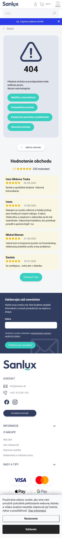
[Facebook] (6, 401)
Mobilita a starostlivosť (23, 97)
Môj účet (7, 439)
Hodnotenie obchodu (31, 161)
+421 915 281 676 (19, 392)
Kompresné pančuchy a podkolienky (30, 117)
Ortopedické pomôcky (22, 107)
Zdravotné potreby (20, 127)
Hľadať (54, 13)
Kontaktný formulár (20, 413)
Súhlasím (31, 529)
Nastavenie (31, 518)
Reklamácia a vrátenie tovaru (18, 455)
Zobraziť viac (31, 277)
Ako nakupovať (11, 445)
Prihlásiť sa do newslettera (20, 345)
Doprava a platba (12, 450)
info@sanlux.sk (18, 386)
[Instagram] (14, 401)
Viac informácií (37, 510)
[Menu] (58, 4)
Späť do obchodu (33, 147)
